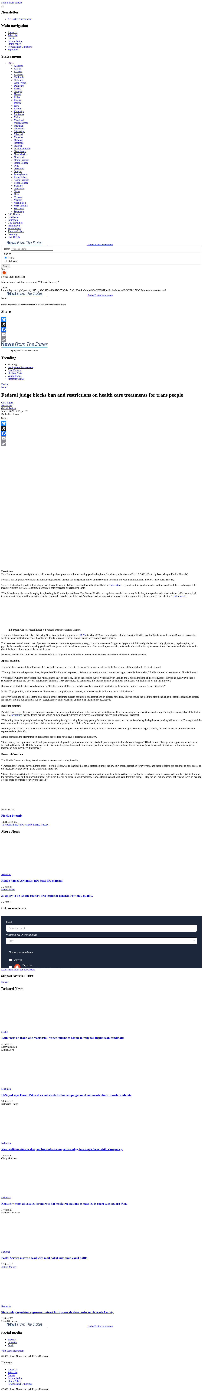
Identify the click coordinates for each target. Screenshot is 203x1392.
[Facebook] (101, 329)
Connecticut (20, 83)
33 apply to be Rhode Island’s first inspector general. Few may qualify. (47, 895)
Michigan (18, 125)
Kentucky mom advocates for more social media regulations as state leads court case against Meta (64, 1203)
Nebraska (18, 142)
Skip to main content (11, 2)
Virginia (18, 200)
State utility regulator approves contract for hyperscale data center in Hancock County (57, 1312)
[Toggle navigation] (2, 6)
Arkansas (18, 74)
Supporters (13, 49)
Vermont (18, 197)
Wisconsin (19, 208)
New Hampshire (22, 148)
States (10, 63)
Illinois (17, 100)
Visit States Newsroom (12, 1350)
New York (19, 157)
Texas (17, 191)
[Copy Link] (101, 339)
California (19, 77)
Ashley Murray (8, 1267)
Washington (20, 202)
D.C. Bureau (14, 214)
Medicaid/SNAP (16, 378)
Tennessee (19, 188)
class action (115, 585)
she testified (16, 715)
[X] (101, 324)
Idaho (17, 97)
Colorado (18, 80)
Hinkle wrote (179, 596)
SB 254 (82, 635)
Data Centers (14, 370)
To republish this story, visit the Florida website (24, 824)
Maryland (19, 120)
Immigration (14, 225)
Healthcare (13, 217)
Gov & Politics (15, 222)
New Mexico (20, 154)
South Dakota (21, 182)
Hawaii (17, 94)
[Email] (101, 334)
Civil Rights (14, 237)
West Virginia (21, 205)
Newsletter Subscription (20, 19)
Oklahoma (19, 168)
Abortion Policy (16, 231)
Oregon (18, 171)
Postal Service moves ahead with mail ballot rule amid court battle (44, 1258)
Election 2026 (15, 373)
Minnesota (19, 128)
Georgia (18, 91)
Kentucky (19, 111)
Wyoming (19, 211)
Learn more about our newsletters (18, 969)
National (18, 140)
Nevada (18, 145)
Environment (14, 228)
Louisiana (19, 114)
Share (4, 418)
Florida (17, 88)
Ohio (16, 165)
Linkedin (12, 1342)
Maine (17, 117)
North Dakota (21, 162)
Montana (18, 137)
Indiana (17, 103)
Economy (12, 234)
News (4, 387)
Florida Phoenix (11, 815)
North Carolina (21, 160)
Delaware (19, 85)
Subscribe (12, 35)
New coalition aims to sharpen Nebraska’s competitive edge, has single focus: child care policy (62, 1149)
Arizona (18, 71)
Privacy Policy (15, 41)
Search (6, 266)
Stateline (18, 185)
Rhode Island (20, 177)
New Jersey (20, 151)
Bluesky (12, 1339)
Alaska (17, 68)
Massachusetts (21, 122)
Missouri (18, 134)
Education (13, 220)
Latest (11, 258)
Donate (11, 38)
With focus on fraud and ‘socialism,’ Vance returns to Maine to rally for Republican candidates (62, 1037)
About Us (12, 32)
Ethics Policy (14, 44)
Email (10, 1345)
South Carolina (21, 180)
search (7, 248)
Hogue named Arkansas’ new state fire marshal (32, 880)
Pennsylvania (20, 174)
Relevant (12, 261)
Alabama (18, 65)
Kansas (17, 108)
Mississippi (19, 131)
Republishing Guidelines (20, 46)
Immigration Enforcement (20, 367)
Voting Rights (14, 376)
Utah (16, 194)
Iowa (16, 105)
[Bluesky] (101, 319)
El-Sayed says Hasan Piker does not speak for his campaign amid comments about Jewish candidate (66, 1095)
